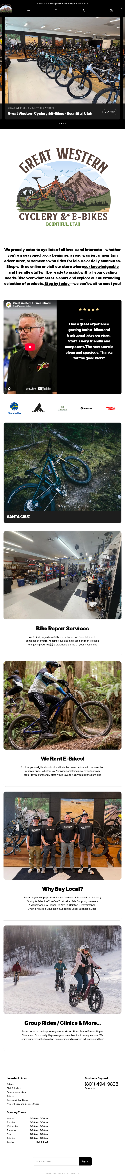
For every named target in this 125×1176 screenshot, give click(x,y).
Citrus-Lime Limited (74, 1173)
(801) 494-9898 (101, 1084)
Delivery (10, 1084)
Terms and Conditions (17, 1100)
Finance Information (16, 1092)
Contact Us (90, 1088)
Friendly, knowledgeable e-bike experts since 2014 (63, 3)
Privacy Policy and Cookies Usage (23, 1104)
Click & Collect (14, 1088)
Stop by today (57, 283)
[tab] (59, 123)
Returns (10, 1096)
